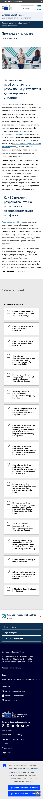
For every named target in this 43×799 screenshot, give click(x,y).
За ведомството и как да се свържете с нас (21, 679)
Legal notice (6, 752)
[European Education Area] (7, 7)
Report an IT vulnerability (12, 734)
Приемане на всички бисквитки (24, 787)
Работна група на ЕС (10, 222)
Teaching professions (9, 25)
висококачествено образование (15, 134)
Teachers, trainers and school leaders (15, 23)
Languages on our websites (13, 739)
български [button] (28, 8)
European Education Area (13, 652)
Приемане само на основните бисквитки (25, 794)
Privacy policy (7, 748)
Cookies (5, 743)
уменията (17, 104)
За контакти (7, 730)
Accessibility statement (11, 668)
